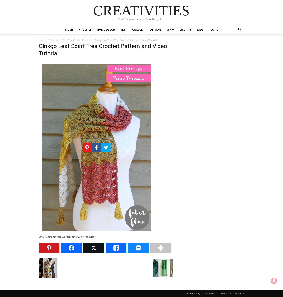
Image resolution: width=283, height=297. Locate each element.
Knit (123, 29)
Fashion (155, 29)
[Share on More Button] (160, 248)
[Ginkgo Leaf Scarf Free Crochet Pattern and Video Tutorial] (96, 233)
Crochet (85, 29)
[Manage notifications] (274, 281)
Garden (137, 29)
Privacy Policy (193, 293)
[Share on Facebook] (71, 248)
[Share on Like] (116, 248)
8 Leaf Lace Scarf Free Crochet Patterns (70, 40)
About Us (239, 293)
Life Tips (186, 29)
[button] (239, 30)
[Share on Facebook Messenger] (138, 248)
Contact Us (225, 293)
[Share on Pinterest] (49, 248)
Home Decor (106, 29)
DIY (168, 29)
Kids (200, 29)
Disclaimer (209, 293)
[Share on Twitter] (93, 248)
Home (69, 29)
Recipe (213, 29)
